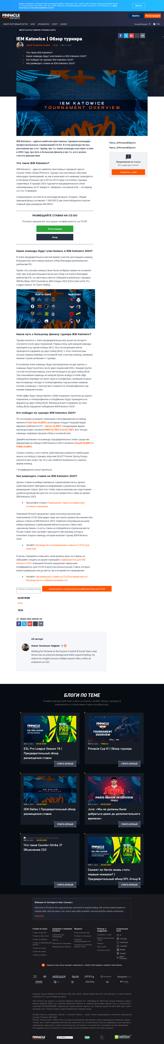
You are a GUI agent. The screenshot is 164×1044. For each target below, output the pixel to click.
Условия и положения (82, 936)
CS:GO (55, 45)
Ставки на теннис (39, 948)
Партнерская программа (61, 943)
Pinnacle (104, 744)
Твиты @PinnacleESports (122, 143)
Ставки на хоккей (39, 951)
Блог (33, 24)
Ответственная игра (82, 933)
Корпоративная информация (58, 936)
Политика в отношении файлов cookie (83, 946)
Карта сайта (101, 947)
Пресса (55, 940)
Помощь (100, 943)
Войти (135, 16)
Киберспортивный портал (15, 24)
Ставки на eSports (40, 955)
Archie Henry (41, 744)
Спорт (55, 24)
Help (158, 24)
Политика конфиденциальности (82, 940)
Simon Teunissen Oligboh (38, 45)
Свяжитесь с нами (128, 172)
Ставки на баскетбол (41, 936)
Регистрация (152, 16)
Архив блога (43, 24)
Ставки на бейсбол (40, 939)
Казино (63, 24)
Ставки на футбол (40, 933)
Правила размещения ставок (105, 939)
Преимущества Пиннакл (61, 947)
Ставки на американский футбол (42, 944)
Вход (55, 237)
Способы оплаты (103, 950)
